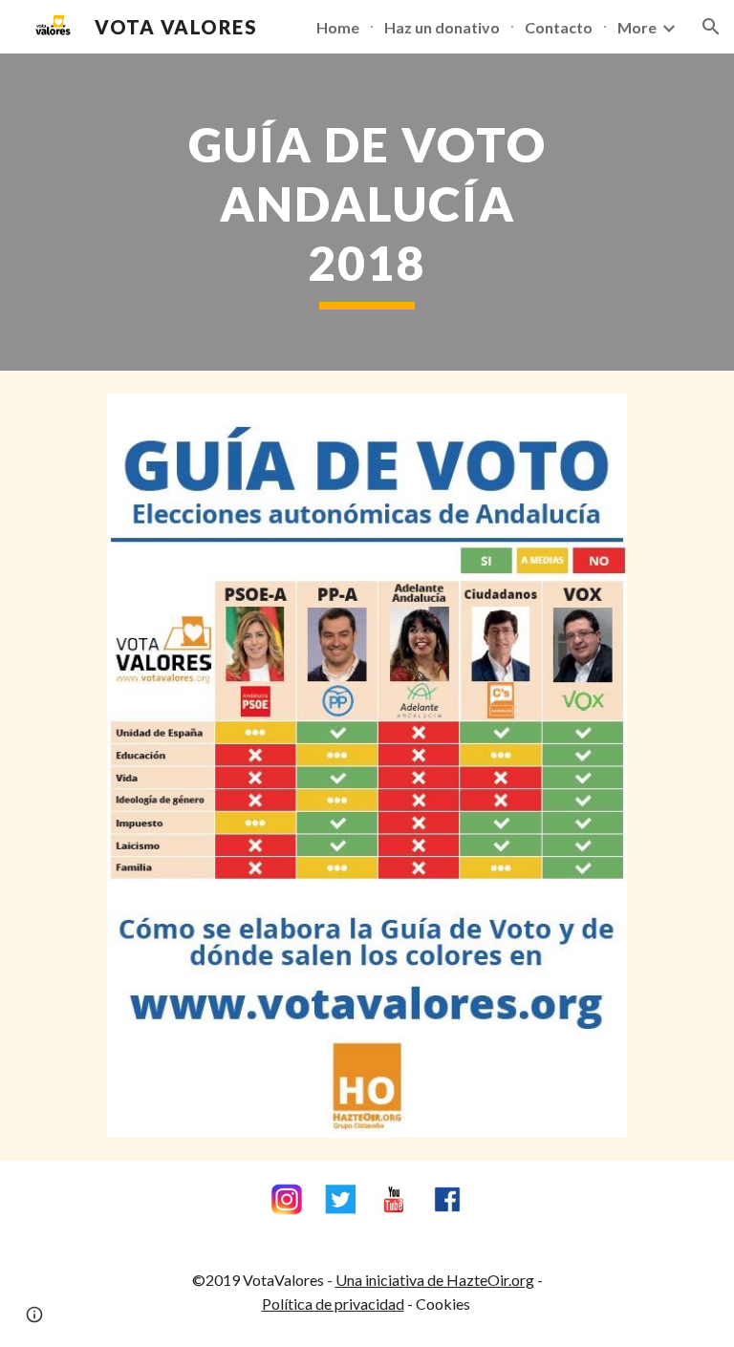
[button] (711, 27)
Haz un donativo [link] (442, 27)
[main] (366, 212)
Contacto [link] (559, 27)
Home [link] (337, 27)
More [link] (637, 27)
